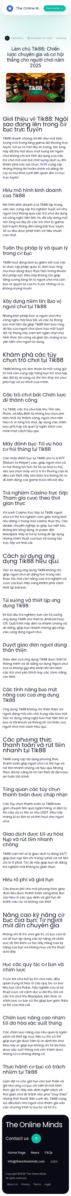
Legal (47, 1184)
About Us (12, 1184)
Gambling (61, 38)
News (35, 1152)
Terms (37, 1184)
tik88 (43, 164)
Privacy (25, 1184)
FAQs (49, 1152)
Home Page (17, 1152)
